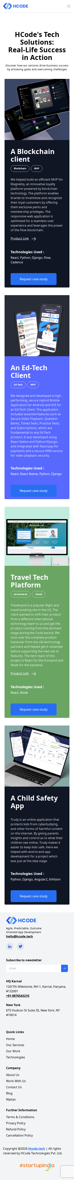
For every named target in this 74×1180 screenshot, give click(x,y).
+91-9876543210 (17, 996)
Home (10, 1039)
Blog (9, 1093)
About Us (12, 1075)
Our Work (13, 1051)
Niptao (11, 1099)
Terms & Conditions (20, 1117)
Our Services (15, 1045)
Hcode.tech (36, 1148)
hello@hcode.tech (19, 936)
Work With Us (16, 1081)
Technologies (15, 1057)
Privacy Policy (15, 1123)
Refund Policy (16, 1129)
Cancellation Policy (19, 1135)
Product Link (20, 238)
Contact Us (14, 1087)
